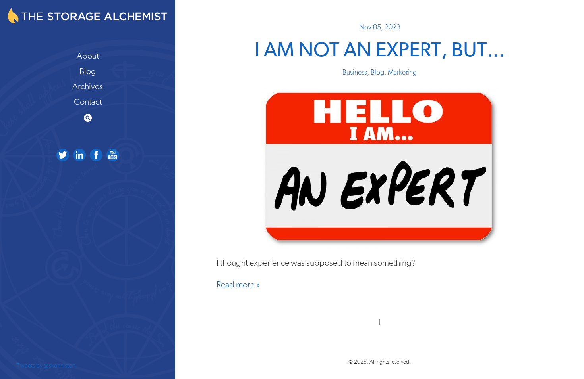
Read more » (238, 284)
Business (354, 72)
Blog (87, 71)
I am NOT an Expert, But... (380, 50)
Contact (88, 102)
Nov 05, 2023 (379, 27)
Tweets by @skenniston (46, 365)
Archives (87, 86)
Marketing (402, 72)
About (88, 56)
